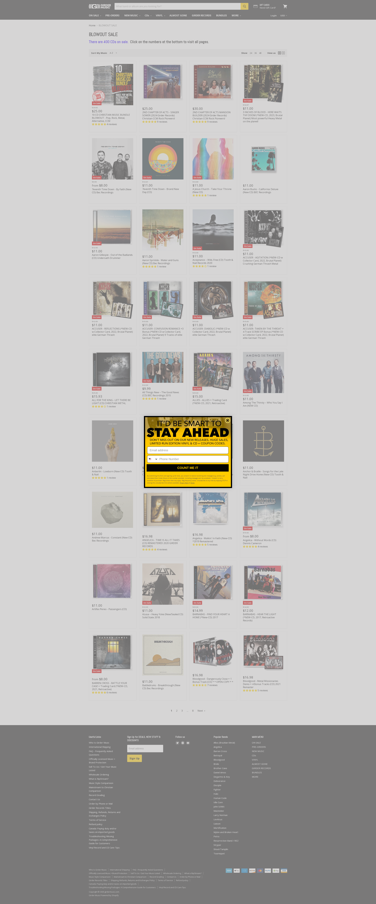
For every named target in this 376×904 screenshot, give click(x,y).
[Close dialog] (227, 420)
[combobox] (152, 459)
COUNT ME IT (187, 468)
